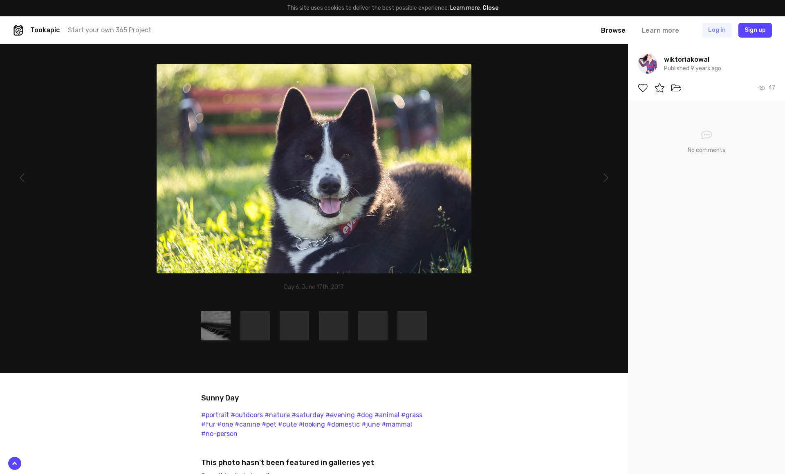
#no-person (219, 434)
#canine (247, 424)
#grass (411, 415)
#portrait (215, 415)
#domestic (343, 424)
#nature (277, 415)
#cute (287, 424)
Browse (613, 30)
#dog (365, 415)
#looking (311, 424)
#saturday (308, 415)
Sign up (755, 30)
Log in (717, 30)
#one (225, 424)
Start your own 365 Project (109, 30)
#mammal (396, 424)
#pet (269, 424)
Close (490, 7)
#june (370, 424)
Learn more (465, 7)
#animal (387, 415)
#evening (340, 415)
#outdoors (247, 415)
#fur (208, 424)
